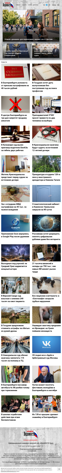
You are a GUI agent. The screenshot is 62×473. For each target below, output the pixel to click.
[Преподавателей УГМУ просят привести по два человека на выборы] (46, 104)
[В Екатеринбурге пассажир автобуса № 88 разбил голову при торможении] (15, 374)
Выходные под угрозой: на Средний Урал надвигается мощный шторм (14, 266)
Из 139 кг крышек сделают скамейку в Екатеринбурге (45, 415)
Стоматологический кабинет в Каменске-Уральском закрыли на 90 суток (45, 207)
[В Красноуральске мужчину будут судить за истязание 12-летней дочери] (46, 134)
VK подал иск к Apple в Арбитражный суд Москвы (45, 356)
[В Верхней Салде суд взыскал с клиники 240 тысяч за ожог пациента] (15, 285)
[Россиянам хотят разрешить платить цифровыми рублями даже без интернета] (46, 223)
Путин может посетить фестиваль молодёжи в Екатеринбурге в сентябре (44, 387)
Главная (18, 4)
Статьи (29, 4)
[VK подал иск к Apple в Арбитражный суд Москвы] (46, 344)
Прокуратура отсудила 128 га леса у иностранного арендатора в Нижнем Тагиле (46, 177)
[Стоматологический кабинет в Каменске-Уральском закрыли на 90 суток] (46, 193)
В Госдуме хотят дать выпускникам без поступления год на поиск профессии (44, 86)
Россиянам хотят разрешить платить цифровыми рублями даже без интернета (46, 236)
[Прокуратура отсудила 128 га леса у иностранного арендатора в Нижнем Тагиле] (46, 163)
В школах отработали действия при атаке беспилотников (11, 417)
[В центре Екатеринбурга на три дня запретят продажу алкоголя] (15, 104)
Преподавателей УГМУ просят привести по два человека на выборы (43, 118)
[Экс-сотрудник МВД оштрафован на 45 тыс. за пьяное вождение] (15, 193)
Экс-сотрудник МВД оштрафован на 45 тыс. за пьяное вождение (13, 207)
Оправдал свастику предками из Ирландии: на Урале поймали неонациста (46, 328)
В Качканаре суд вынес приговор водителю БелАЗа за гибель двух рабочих (14, 147)
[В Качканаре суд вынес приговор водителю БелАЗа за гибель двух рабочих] (15, 134)
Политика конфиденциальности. (31, 449)
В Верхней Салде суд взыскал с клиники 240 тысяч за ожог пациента (12, 298)
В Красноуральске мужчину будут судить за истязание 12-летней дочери (45, 147)
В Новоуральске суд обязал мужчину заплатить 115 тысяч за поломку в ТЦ (14, 358)
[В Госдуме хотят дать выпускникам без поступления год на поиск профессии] (46, 72)
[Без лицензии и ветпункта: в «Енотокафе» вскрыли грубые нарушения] (46, 285)
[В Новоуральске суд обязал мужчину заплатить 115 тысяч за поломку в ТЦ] (15, 344)
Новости (24, 4)
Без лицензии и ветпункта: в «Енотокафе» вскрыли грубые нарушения (45, 298)
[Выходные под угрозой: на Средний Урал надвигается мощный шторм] (15, 252)
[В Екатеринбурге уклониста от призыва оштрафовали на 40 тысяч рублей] (15, 72)
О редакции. (32, 451)
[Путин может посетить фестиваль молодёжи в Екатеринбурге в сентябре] (46, 374)
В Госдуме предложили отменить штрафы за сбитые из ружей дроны (15, 328)
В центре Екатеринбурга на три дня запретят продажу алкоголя (14, 118)
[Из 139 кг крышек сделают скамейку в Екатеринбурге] (46, 403)
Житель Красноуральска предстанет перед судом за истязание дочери (14, 177)
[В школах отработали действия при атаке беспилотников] (15, 403)
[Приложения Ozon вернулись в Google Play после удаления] (15, 223)
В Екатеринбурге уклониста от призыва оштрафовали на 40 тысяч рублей (15, 85)
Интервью (35, 4)
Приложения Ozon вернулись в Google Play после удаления (15, 235)
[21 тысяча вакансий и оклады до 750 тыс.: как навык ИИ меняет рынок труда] (46, 252)
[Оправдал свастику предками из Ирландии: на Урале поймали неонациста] (46, 314)
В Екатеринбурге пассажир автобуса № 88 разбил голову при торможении (15, 387)
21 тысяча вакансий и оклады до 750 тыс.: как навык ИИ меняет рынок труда (44, 267)
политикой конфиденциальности (8, 471)
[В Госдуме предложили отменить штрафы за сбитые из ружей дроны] (15, 314)
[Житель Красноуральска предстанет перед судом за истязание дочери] (15, 163)
